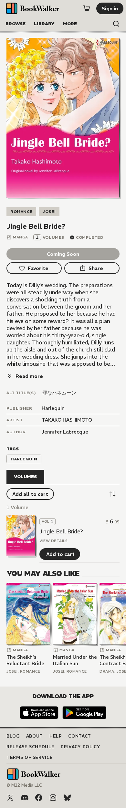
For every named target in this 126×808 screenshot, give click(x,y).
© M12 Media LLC (24, 785)
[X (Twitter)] (10, 798)
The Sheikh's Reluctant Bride (25, 660)
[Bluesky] (67, 798)
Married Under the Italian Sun (75, 660)
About (34, 736)
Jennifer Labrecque (65, 432)
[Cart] (86, 8)
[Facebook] (39, 798)
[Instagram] (53, 798)
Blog (13, 736)
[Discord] (24, 798)
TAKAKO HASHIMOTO (67, 420)
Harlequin (53, 408)
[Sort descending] (112, 494)
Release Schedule (30, 747)
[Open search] (116, 24)
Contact (79, 736)
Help (55, 736)
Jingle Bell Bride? (61, 531)
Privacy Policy (80, 747)
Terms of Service (29, 757)
